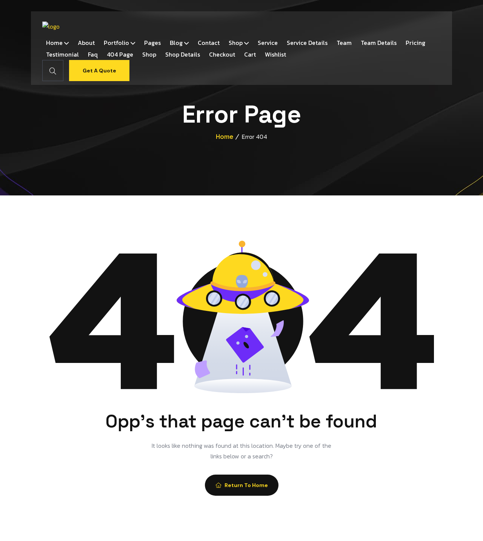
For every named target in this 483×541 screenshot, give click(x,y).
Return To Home (246, 485)
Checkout (222, 54)
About (86, 42)
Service (268, 42)
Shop (236, 42)
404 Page (120, 54)
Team (344, 42)
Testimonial (62, 54)
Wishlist (275, 54)
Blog (176, 42)
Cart (250, 54)
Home (54, 42)
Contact (209, 42)
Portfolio (116, 42)
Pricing (415, 42)
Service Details (307, 42)
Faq (93, 54)
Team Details (379, 42)
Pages (152, 42)
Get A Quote (99, 70)
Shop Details (182, 54)
